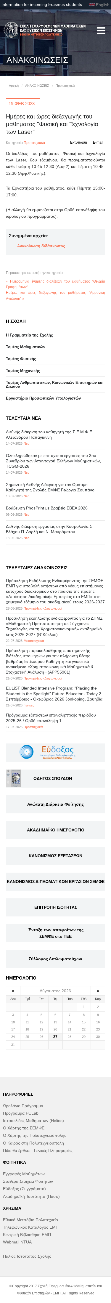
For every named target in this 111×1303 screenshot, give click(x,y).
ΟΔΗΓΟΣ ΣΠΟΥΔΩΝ (52, 778)
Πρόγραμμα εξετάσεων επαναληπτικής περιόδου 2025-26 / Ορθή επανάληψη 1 (51, 718)
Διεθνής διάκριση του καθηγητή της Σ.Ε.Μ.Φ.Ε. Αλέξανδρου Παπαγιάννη (49, 434)
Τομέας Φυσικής (21, 359)
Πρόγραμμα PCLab (20, 1113)
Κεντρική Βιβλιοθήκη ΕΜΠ (27, 1234)
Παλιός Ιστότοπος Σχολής (27, 1256)
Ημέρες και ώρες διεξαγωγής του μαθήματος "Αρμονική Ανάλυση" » (55, 295)
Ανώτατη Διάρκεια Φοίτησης (55, 804)
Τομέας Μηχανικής (23, 370)
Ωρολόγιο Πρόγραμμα (23, 1105)
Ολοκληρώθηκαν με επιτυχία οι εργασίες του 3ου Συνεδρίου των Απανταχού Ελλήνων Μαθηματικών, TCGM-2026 (53, 461)
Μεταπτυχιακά (34, 640)
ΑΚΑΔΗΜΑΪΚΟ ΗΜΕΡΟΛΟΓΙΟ (55, 830)
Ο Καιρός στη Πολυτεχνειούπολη (33, 1143)
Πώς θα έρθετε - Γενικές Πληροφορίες (38, 1150)
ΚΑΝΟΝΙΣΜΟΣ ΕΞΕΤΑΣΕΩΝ (55, 855)
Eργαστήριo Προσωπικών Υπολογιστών (43, 398)
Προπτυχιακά (65, 85)
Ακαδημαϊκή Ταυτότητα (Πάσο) (31, 1196)
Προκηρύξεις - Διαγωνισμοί (43, 608)
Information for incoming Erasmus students (41, 4)
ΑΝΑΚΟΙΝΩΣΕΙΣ (37, 85)
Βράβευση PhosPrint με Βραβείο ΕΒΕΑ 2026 (47, 508)
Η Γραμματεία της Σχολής (29, 335)
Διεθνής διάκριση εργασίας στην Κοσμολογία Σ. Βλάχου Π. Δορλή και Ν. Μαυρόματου (50, 529)
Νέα (26, 443)
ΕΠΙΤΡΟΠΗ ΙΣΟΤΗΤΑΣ (55, 907)
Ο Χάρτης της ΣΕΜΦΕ (23, 1128)
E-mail (98, 142)
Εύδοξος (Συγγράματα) (24, 1188)
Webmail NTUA (17, 1242)
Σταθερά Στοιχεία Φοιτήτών (28, 1181)
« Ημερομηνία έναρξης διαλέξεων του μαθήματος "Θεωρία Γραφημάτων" (55, 284)
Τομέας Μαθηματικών (25, 347)
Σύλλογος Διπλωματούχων (55, 958)
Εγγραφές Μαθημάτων (24, 1173)
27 (55, 1037)
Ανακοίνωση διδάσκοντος (41, 246)
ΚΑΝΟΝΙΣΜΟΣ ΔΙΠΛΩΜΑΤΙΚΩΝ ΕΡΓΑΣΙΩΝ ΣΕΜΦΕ (55, 881)
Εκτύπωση (78, 142)
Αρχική (14, 85)
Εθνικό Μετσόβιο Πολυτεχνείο (30, 1219)
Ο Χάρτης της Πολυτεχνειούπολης (34, 1135)
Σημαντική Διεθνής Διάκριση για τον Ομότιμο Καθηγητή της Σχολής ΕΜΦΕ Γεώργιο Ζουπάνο (50, 487)
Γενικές (29, 705)
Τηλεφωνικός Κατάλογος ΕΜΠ (31, 1227)
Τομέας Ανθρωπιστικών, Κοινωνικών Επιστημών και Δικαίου (55, 384)
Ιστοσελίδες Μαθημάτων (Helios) (33, 1120)
